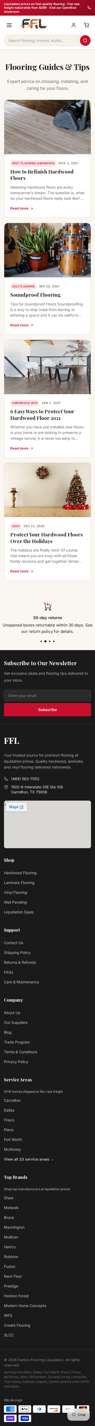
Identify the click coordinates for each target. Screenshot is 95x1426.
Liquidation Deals (19, 912)
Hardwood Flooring (20, 872)
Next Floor (13, 1276)
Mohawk (11, 1207)
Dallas (9, 1110)
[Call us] (89, 8)
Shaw (8, 1198)
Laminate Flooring (19, 882)
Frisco (9, 1120)
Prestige (11, 1286)
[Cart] (86, 25)
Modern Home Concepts (25, 1305)
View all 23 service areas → (29, 1159)
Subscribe (47, 709)
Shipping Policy (17, 952)
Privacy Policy (16, 1061)
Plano (8, 1129)
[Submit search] (85, 40)
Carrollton (12, 1100)
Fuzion (9, 1266)
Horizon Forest (16, 1296)
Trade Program (17, 1042)
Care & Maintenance (21, 982)
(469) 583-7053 (25, 778)
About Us (12, 1012)
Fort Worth (13, 1139)
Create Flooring (17, 1325)
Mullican (11, 1237)
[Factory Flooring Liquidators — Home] (33, 24)
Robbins (11, 1256)
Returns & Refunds (20, 962)
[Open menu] (9, 25)
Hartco (10, 1247)
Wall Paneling (15, 902)
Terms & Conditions (20, 1052)
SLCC (9, 1335)
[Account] (73, 25)
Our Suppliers (15, 1022)
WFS (8, 1315)
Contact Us (13, 942)
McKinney (12, 1149)
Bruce (9, 1217)
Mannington (14, 1227)
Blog (8, 1032)
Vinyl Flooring (15, 892)
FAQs (8, 972)
